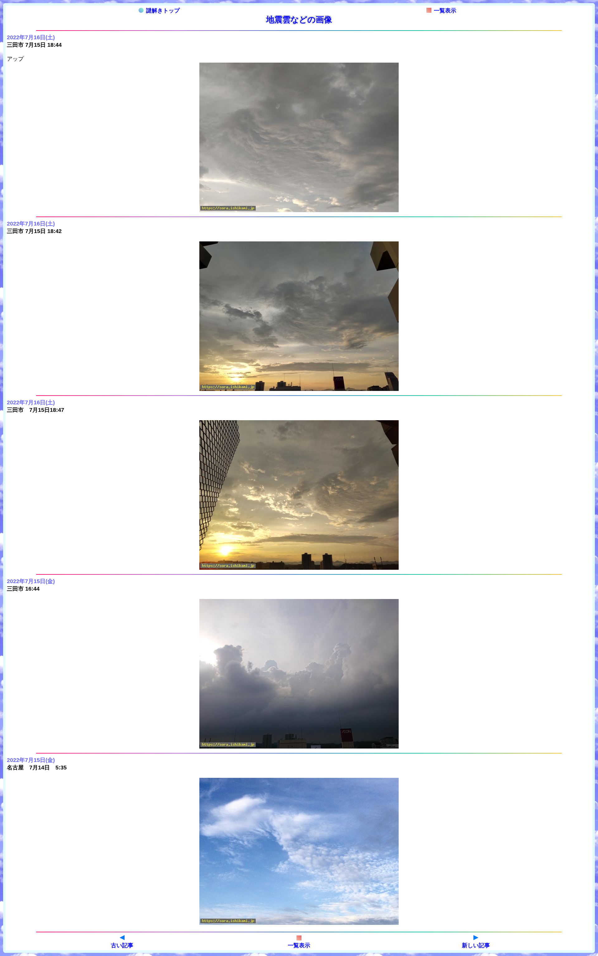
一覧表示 (445, 10)
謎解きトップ (163, 10)
